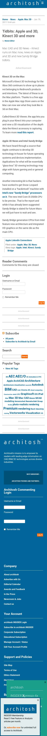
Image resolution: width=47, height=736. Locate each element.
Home (5, 19)
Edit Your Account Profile (15, 647)
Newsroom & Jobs (12, 599)
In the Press (9, 594)
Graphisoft (27, 394)
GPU (18, 394)
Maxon (32, 398)
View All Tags (11, 368)
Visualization (33, 412)
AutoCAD (28, 385)
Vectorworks (17, 412)
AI (27, 377)
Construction (8, 394)
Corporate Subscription (15, 632)
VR (42, 413)
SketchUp (40, 409)
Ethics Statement (12, 675)
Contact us (9, 604)
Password (6, 289)
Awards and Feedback (14, 589)
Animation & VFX (35, 377)
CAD (14, 389)
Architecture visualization (14, 385)
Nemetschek (20, 401)
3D (7, 377)
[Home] (24, 4)
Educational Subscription (15, 637)
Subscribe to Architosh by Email (20, 341)
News (13, 19)
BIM (8, 389)
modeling (9, 401)
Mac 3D (27, 19)
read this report (25, 132)
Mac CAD (24, 397)
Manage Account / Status (16, 642)
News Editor (10, 41)
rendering (24, 408)
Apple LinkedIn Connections (18, 240)
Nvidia (10, 405)
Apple (20, 19)
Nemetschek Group (34, 401)
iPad (40, 394)
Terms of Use (10, 670)
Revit (33, 409)
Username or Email (11, 281)
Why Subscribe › (33, 474)
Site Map (8, 665)
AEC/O (20, 376)
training (6, 413)
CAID (18, 390)
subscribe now (13, 727)
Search (24, 356)
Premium (10, 408)
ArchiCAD (18, 380)
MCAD (39, 398)
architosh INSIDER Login (15, 622)
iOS (36, 394)
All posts (9, 338)
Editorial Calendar (12, 584)
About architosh (11, 574)
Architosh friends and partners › (26, 481)
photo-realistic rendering (26, 404)
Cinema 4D (25, 390)
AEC (11, 376)
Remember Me (11, 297)
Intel (25, 247)
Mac (6, 398)
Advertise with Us (12, 579)
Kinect (31, 247)
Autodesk (37, 384)
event (15, 394)
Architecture (32, 380)
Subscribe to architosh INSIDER (18, 627)
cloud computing (36, 390)
